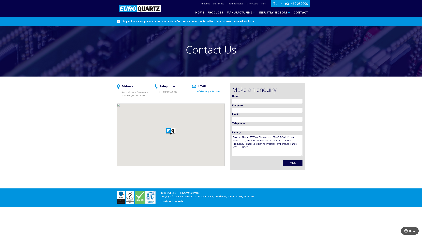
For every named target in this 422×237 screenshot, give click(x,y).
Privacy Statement (189, 192)
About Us (205, 3)
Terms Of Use (168, 192)
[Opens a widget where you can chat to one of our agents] (410, 231)
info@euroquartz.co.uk (208, 91)
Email (235, 114)
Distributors (252, 3)
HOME (199, 12)
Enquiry (236, 132)
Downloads (218, 3)
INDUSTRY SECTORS (273, 12)
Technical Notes (235, 3)
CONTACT (301, 12)
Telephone (238, 123)
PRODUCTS (215, 12)
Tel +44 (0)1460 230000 (290, 3)
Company (237, 105)
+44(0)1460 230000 (168, 91)
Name (235, 96)
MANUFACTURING (240, 12)
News (263, 3)
